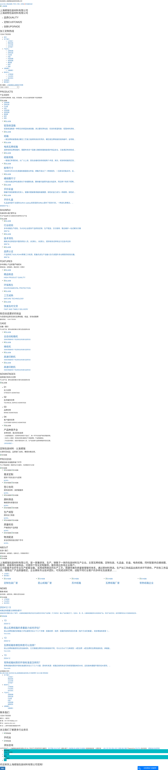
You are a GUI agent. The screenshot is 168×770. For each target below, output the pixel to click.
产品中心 (6, 49)
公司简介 (10, 41)
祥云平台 (138, 748)
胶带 (9, 64)
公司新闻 (10, 74)
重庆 (125, 748)
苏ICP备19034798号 (54, 748)
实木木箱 (40, 673)
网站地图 (9, 4)
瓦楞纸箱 (10, 51)
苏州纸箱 (20, 85)
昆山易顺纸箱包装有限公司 (22, 673)
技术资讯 (10, 78)
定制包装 (10, 53)
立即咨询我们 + (8, 443)
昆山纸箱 (15, 85)
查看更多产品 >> (5, 206)
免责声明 (157, 748)
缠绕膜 (10, 62)
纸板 (9, 66)
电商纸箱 (10, 60)
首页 (5, 37)
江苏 (107, 748)
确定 (2, 768)
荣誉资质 (10, 43)
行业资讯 (10, 76)
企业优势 (10, 45)
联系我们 (6, 82)
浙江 (116, 748)
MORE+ (6, 480)
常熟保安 (45, 673)
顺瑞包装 (151, 748)
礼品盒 (10, 55)
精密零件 (34, 673)
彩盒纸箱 (10, 59)
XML (18, 4)
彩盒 (9, 57)
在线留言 (6, 80)
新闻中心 (6, 72)
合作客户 (10, 47)
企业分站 (2, 4)
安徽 (119, 748)
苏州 (110, 748)
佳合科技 (11, 673)
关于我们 (6, 39)
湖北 (122, 748)
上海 (104, 748)
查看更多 (10, 704)
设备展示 (6, 68)
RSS (14, 4)
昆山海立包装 (4, 673)
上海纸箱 (9, 85)
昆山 (113, 748)
